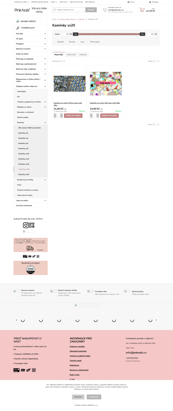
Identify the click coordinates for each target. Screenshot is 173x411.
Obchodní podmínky (78, 351)
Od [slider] (75, 34)
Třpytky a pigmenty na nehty (29, 102)
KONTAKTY (63, 2)
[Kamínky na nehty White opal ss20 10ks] (70, 84)
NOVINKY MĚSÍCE (28, 21)
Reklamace (74, 365)
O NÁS (53, 2)
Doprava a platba (77, 346)
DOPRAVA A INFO (20, 2)
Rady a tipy (74, 375)
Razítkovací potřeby (25, 180)
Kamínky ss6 (23, 148)
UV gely (19, 39)
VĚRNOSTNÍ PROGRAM (39, 2)
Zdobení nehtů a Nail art (26, 86)
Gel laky (19, 33)
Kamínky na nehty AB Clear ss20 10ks (105, 103)
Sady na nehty (22, 54)
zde (96, 405)
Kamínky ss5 (23, 143)
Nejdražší (83, 54)
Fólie (19, 185)
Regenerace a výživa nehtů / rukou (28, 80)
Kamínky (20, 122)
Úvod (54, 19)
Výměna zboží (75, 360)
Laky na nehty (22, 200)
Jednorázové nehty (24, 195)
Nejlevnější (71, 54)
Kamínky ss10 (23, 154)
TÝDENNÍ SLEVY (28, 28)
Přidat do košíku (73, 115)
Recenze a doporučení (79, 370)
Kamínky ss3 (23, 133)
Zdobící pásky (22, 117)
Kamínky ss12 (23, 159)
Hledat (91, 9)
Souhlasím (94, 397)
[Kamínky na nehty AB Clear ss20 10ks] (106, 84)
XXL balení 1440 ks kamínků (29, 128)
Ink (18, 97)
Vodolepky (21, 91)
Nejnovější (58, 54)
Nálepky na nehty (24, 107)
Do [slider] (142, 34)
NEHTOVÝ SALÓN (76, 2)
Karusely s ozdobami (25, 112)
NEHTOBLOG (90, 2)
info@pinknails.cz (116, 10)
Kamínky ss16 (23, 164)
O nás (72, 379)
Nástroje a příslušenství (26, 64)
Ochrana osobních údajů (80, 356)
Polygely (20, 44)
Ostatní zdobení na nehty (27, 190)
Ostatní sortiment (24, 205)
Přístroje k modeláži (24, 59)
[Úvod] (32, 10)
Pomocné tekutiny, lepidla (27, 74)
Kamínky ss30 (23, 174)
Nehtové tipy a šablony (26, 69)
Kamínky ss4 (23, 138)
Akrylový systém (23, 49)
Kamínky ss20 (24, 169)
